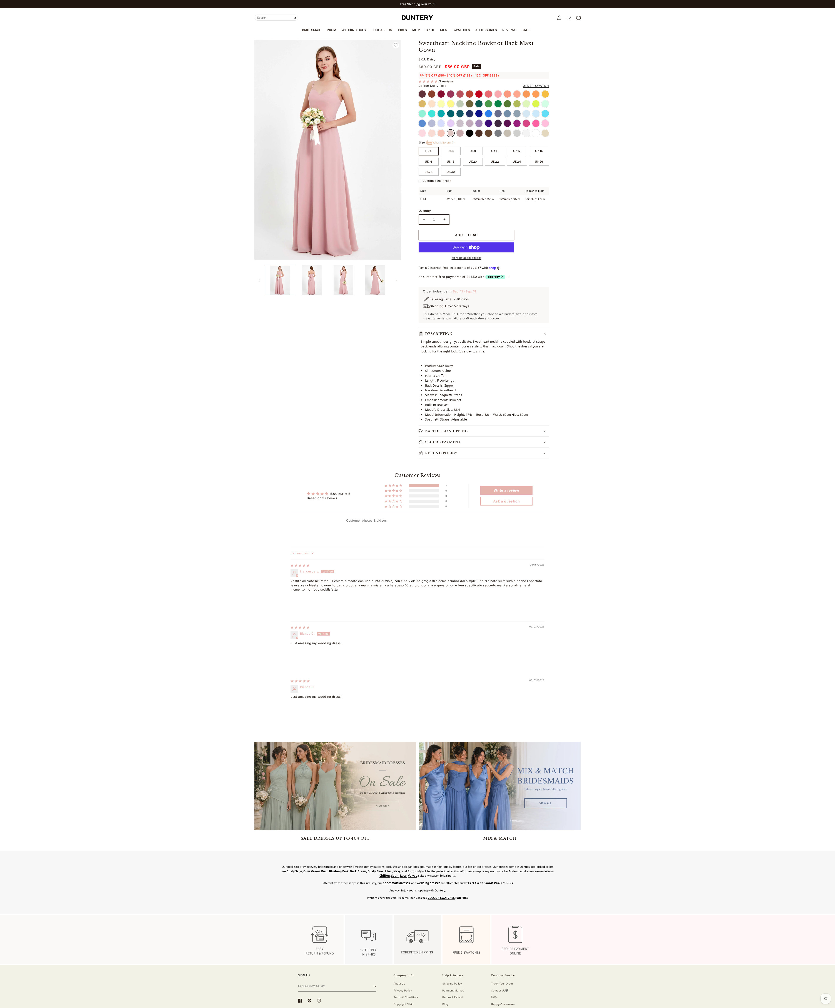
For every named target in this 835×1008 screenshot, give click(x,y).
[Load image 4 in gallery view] (375, 280)
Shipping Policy (452, 983)
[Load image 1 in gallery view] (280, 280)
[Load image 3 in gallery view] (343, 280)
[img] (300, 565)
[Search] (295, 18)
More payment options (466, 257)
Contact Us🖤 (500, 990)
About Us (399, 983)
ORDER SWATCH (536, 85)
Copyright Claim (404, 1004)
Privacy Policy (403, 990)
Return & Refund (452, 997)
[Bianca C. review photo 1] (301, 659)
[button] (416, 5)
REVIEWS (509, 30)
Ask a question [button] (506, 501)
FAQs (494, 997)
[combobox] (276, 18)
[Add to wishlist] (395, 45)
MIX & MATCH (499, 838)
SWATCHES (461, 30)
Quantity (425, 210)
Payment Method (453, 990)
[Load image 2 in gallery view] (311, 280)
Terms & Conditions (406, 997)
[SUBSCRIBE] (374, 986)
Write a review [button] (506, 490)
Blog (445, 1004)
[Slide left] (259, 280)
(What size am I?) (440, 142)
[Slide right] (396, 280)
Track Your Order (502, 983)
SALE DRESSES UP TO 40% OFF (335, 838)
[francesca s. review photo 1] (301, 605)
